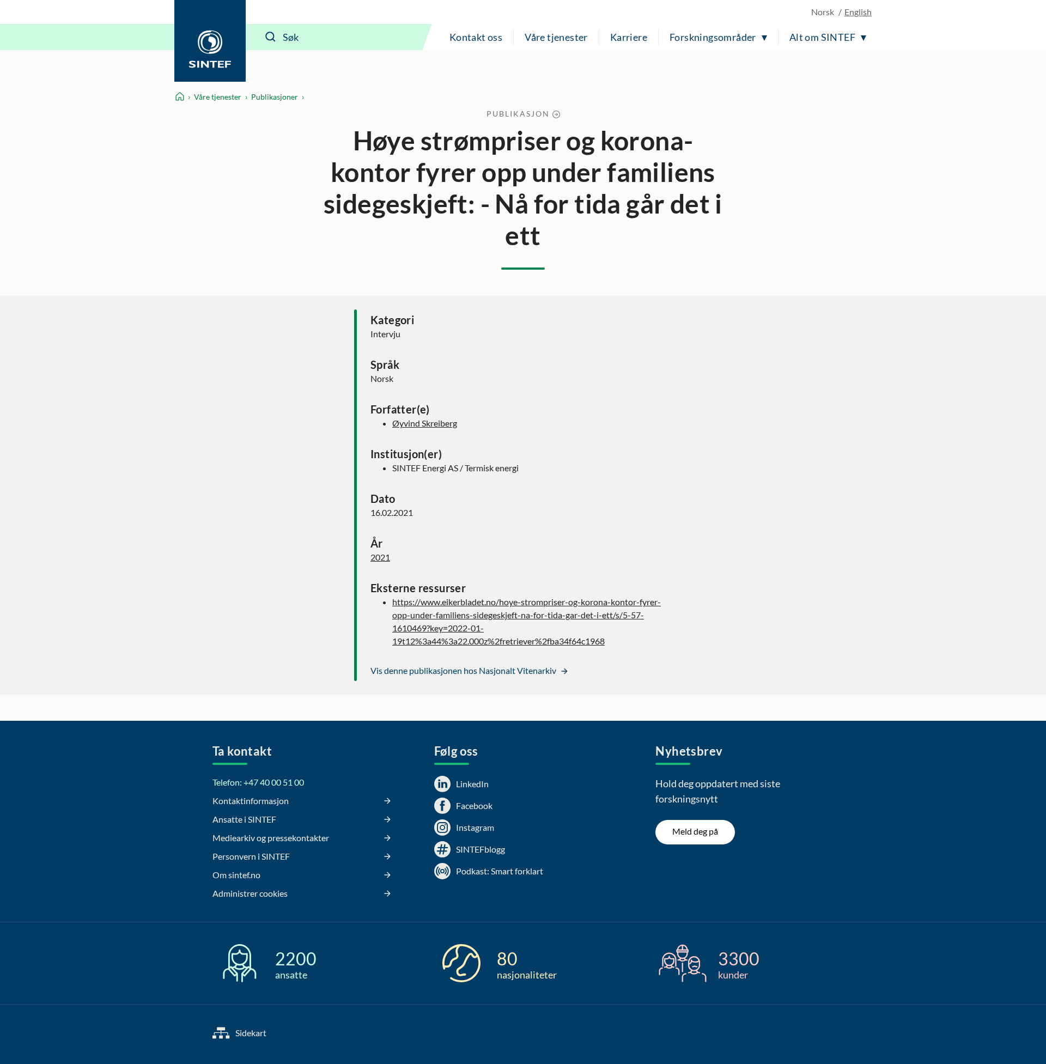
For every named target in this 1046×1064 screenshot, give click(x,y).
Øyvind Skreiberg (424, 423)
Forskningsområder (713, 37)
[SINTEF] (210, 41)
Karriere (628, 37)
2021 (380, 557)
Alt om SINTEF (822, 37)
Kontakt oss (475, 37)
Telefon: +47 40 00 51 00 (258, 782)
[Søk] (270, 37)
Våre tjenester (556, 37)
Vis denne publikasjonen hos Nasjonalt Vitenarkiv (464, 670)
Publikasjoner (274, 96)
